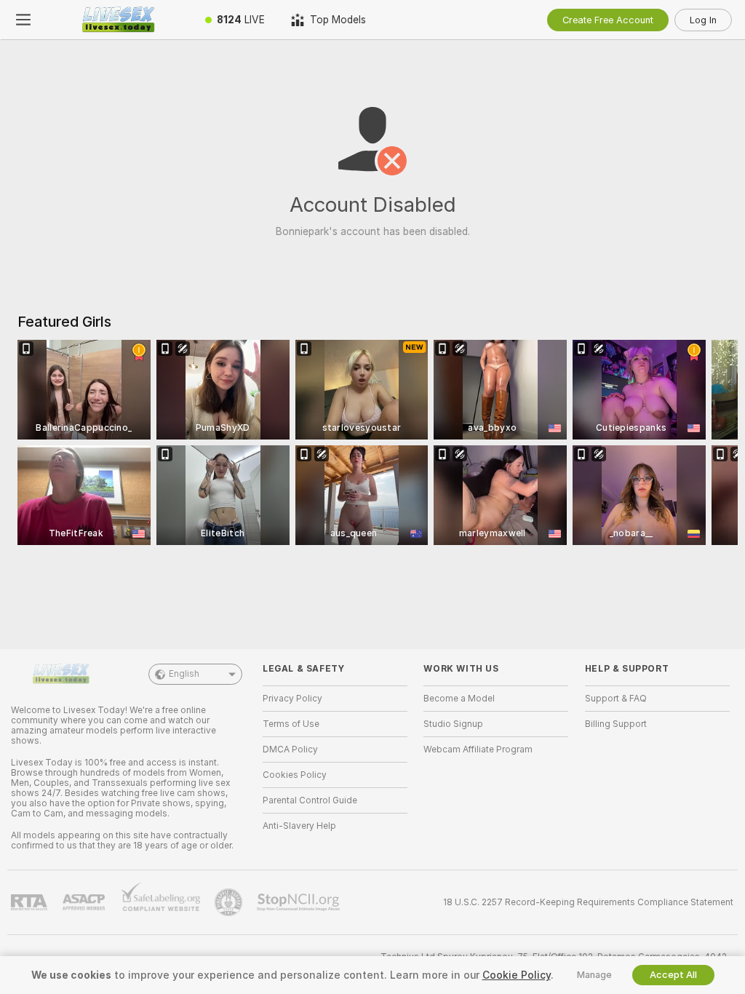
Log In (703, 20)
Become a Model (459, 698)
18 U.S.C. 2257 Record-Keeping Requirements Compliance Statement (588, 902)
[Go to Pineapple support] (230, 902)
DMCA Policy (290, 749)
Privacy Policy (292, 698)
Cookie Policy (516, 975)
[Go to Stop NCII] (300, 902)
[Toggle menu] (23, 19)
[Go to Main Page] (119, 19)
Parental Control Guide (310, 800)
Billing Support (616, 724)
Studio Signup (453, 724)
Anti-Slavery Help (299, 826)
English (184, 674)
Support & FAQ (616, 698)
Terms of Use (291, 724)
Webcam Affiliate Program (478, 749)
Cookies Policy (295, 775)
